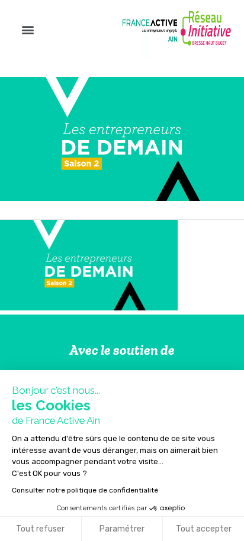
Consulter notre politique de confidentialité (85, 490)
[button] (27, 30)
